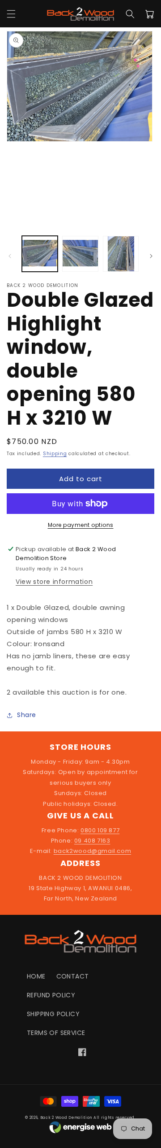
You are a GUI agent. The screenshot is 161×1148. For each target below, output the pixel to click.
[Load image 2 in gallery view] (80, 254)
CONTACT (72, 976)
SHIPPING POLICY (53, 1013)
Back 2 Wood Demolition (66, 1117)
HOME (36, 976)
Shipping (55, 453)
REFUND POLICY (51, 995)
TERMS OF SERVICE (56, 1032)
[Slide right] (151, 256)
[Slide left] (10, 256)
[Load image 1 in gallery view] (40, 254)
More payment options (81, 525)
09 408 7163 (92, 840)
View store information (54, 581)
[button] (11, 14)
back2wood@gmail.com (92, 851)
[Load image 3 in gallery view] (121, 254)
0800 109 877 (99, 830)
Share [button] (26, 714)
